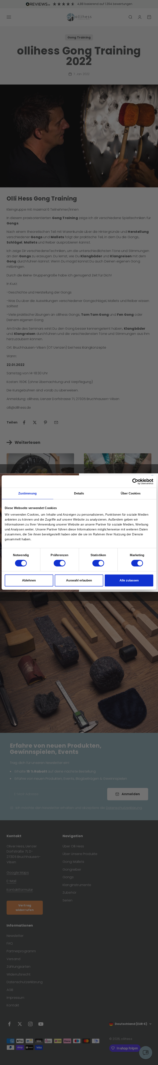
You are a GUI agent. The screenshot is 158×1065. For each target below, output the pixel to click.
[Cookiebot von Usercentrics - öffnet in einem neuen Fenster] (135, 481)
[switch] (59, 563)
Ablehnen (29, 580)
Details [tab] (79, 493)
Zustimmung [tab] (27, 493)
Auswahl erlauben (79, 580)
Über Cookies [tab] (131, 493)
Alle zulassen (129, 580)
